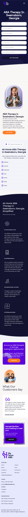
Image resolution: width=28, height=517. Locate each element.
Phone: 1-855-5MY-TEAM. (7, 481)
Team (16, 467)
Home (2, 465)
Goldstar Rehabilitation (6, 475)
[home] (6, 3)
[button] (23, 3)
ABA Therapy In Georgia (7, 501)
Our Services (17, 470)
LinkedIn (3, 491)
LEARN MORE (14, 360)
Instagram (3, 489)
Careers (16, 465)
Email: (8, 484)
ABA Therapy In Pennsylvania (8, 498)
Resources (17, 472)
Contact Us (4, 470)
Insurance (3, 472)
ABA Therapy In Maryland (7, 503)
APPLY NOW (11, 439)
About (2, 467)
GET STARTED (9, 132)
